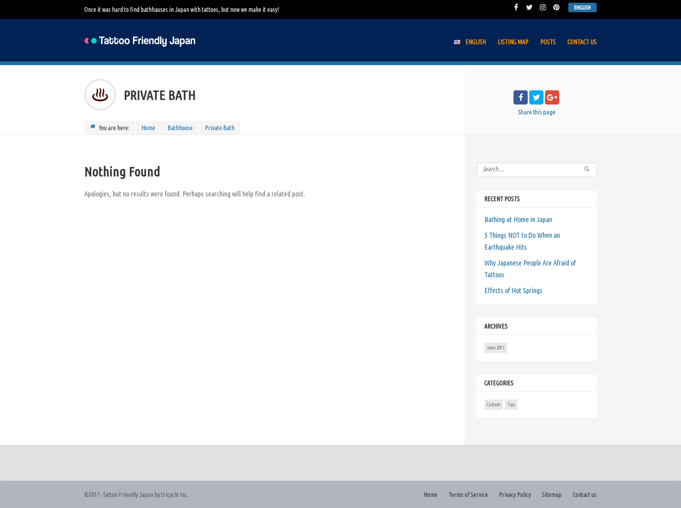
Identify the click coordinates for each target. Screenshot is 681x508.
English (582, 7)
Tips (511, 404)
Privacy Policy (515, 494)
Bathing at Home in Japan (518, 219)
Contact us (582, 41)
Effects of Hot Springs (513, 290)
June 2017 (495, 347)
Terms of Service (468, 494)
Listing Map (513, 41)
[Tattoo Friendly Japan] (140, 39)
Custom (494, 404)
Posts (548, 41)
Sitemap (552, 494)
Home (148, 127)
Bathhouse (180, 127)
